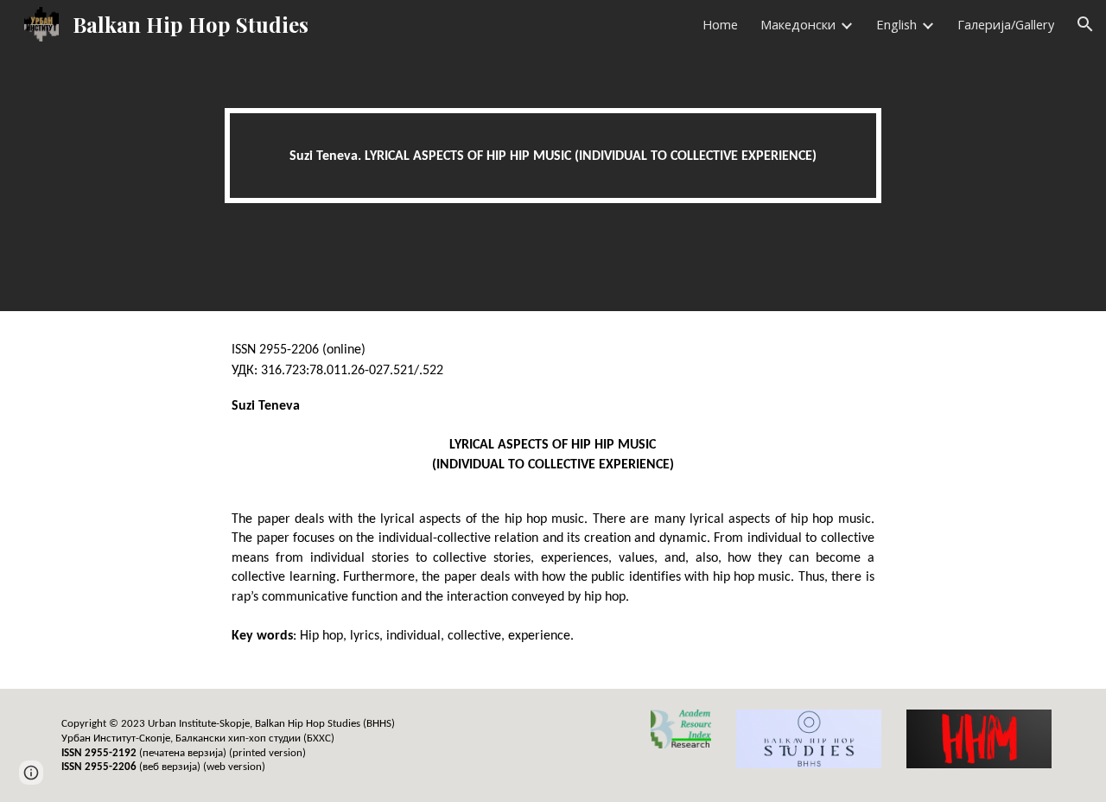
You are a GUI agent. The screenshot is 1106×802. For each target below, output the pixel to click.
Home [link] (720, 24)
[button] (1085, 24)
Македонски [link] (798, 24)
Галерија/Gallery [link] (1005, 24)
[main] (553, 156)
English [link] (896, 24)
